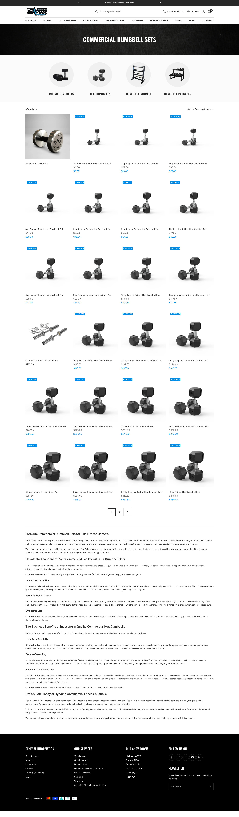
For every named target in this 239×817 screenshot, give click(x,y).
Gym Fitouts (30, 20)
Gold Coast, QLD (134, 768)
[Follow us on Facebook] (172, 757)
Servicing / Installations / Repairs (90, 785)
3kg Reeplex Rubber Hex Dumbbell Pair (188, 163)
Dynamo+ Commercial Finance (88, 768)
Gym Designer (81, 760)
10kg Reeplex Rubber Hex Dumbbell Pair (140, 295)
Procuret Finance (82, 772)
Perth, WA (131, 777)
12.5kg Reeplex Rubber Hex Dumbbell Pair (189, 295)
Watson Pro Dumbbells (36, 163)
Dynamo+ (47, 20)
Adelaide (98, 709)
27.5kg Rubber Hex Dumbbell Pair (137, 426)
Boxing (192, 20)
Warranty (78, 781)
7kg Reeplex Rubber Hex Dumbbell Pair (188, 229)
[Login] (203, 11)
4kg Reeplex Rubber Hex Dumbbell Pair (44, 229)
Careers (29, 768)
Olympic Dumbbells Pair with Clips (41, 360)
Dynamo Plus (80, 764)
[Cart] (209, 11)
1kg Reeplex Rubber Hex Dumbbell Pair (92, 163)
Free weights (137, 20)
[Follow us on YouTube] (192, 757)
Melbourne (69, 709)
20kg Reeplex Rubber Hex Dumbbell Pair (188, 360)
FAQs (28, 777)
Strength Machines (67, 20)
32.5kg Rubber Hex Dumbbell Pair (41, 492)
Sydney (85, 709)
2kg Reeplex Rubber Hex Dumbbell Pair (140, 163)
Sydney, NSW (132, 760)
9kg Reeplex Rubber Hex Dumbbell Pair (92, 295)
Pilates (178, 20)
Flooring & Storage (159, 20)
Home (29, 58)
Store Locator (31, 756)
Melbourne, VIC (133, 756)
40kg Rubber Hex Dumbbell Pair (184, 492)
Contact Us (30, 764)
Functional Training (115, 20)
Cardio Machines (91, 20)
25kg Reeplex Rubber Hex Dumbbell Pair (92, 426)
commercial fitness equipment (101, 544)
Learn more (128, 3)
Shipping (78, 777)
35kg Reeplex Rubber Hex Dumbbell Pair (92, 492)
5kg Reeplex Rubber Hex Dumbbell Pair (92, 229)
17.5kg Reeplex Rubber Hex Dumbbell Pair (141, 360)
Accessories (208, 20)
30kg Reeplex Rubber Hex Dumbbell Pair (188, 426)
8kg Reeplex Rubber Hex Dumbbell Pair (44, 295)
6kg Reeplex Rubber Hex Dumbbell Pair (140, 229)
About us (29, 760)
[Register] (209, 786)
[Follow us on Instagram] (179, 757)
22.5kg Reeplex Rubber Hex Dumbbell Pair (46, 426)
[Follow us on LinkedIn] (199, 757)
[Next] (127, 512)
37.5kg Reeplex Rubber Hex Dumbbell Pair (141, 492)
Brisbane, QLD (133, 764)
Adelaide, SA (132, 772)
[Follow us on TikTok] (185, 757)
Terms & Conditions (34, 772)
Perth (78, 709)
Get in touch (31, 700)
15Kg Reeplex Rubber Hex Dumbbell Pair (92, 360)
